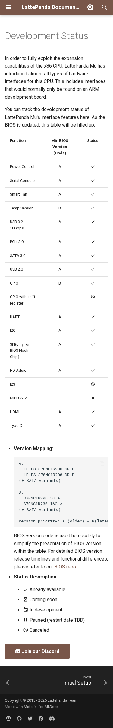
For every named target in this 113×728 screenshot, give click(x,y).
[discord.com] (52, 718)
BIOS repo (65, 567)
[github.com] (19, 718)
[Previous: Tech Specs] (8, 681)
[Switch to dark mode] (90, 7)
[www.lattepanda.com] (8, 718)
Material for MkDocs (41, 706)
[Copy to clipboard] (102, 463)
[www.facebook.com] (41, 718)
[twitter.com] (30, 718)
